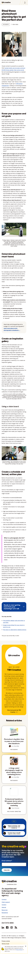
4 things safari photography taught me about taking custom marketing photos (14, 771)
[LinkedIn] (3, 927)
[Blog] (16, 927)
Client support (6, 902)
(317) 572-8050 (8, 923)
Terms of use (5, 943)
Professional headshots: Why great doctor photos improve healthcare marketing (14, 802)
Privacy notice (6, 941)
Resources (4, 910)
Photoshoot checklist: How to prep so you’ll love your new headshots (14, 741)
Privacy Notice (19, 949)
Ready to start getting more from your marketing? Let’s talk (12, 607)
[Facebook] (7, 927)
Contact (4, 899)
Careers (4, 905)
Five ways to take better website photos (14, 630)
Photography (6, 24)
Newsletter (5, 912)
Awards (4, 907)
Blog (14, 821)
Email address (7, 861)
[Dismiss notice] (26, 946)
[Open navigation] (24, 2)
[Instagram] (11, 927)
